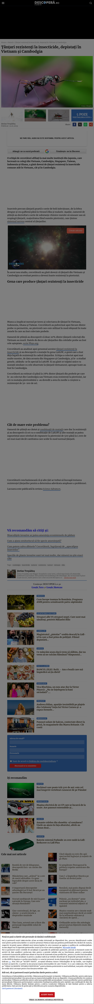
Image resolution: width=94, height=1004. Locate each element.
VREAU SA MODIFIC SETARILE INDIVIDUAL (46, 1000)
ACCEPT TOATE (47, 995)
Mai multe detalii (69, 947)
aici (10, 962)
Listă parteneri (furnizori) (12, 988)
